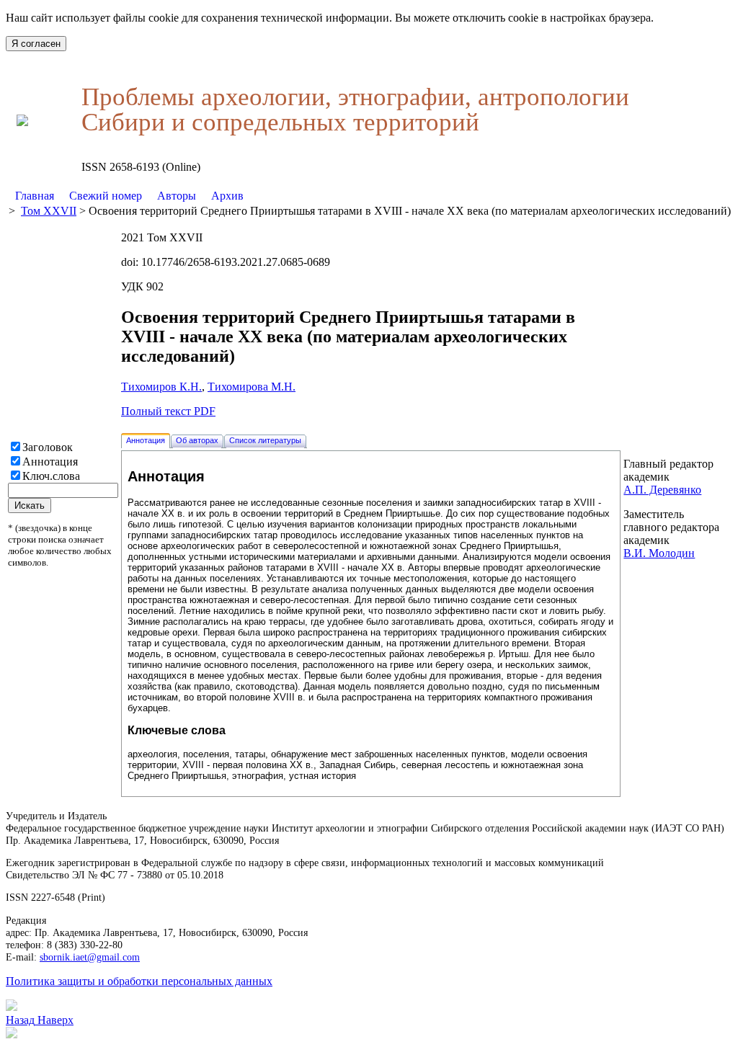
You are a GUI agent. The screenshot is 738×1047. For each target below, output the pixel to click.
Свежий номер (105, 196)
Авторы (176, 196)
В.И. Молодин (659, 553)
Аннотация (50, 461)
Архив (227, 196)
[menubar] (129, 196)
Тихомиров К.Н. (161, 386)
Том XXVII (48, 211)
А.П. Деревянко (662, 490)
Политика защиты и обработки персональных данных (139, 981)
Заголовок (47, 447)
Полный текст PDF (168, 411)
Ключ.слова (51, 476)
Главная (34, 196)
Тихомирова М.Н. (251, 386)
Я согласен (36, 43)
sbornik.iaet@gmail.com (90, 957)
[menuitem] (35, 196)
